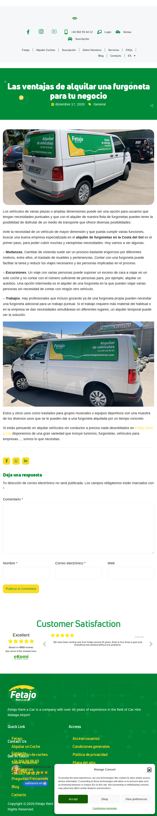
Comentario (13, 499)
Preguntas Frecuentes (29, 778)
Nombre (10, 563)
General (99, 104)
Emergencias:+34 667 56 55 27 (25, 771)
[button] (149, 770)
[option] (97, 646)
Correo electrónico (70, 563)
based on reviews (21, 647)
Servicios (113, 49)
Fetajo (25, 49)
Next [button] (151, 644)
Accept (73, 799)
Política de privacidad (90, 754)
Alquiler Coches (45, 49)
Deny (104, 799)
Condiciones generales (105, 808)
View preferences (136, 799)
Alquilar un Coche (25, 746)
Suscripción (69, 49)
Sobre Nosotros (92, 49)
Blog (101, 55)
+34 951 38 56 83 (25, 761)
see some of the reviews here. (21, 651)
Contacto (115, 55)
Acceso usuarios (86, 738)
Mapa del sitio (84, 762)
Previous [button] (44, 644)
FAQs (129, 49)
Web (111, 563)
